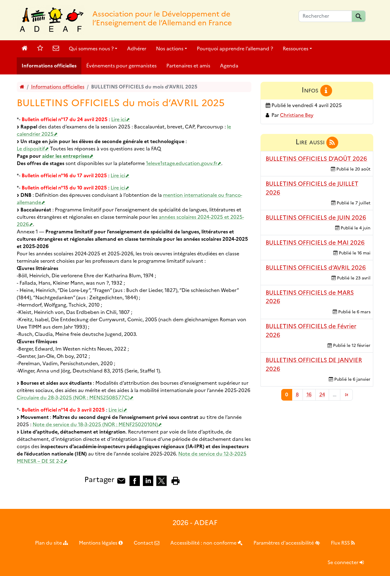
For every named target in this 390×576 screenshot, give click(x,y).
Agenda (229, 66)
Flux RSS (341, 543)
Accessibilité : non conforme (204, 543)
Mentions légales (99, 543)
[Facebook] (135, 480)
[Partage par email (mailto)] (121, 480)
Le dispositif (31, 149)
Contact (144, 543)
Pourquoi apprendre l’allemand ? (235, 49)
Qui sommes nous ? (91, 49)
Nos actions (169, 49)
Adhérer (136, 49)
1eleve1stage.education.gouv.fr (181, 163)
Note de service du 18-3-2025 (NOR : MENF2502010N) (95, 424)
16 (309, 395)
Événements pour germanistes (121, 66)
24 (322, 395)
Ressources (295, 49)
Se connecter (344, 562)
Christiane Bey (297, 115)
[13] (346, 395)
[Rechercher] (359, 16)
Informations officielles (49, 66)
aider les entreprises (65, 156)
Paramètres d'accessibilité (284, 543)
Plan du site (49, 543)
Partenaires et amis (188, 66)
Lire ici (118, 119)
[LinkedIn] (148, 480)
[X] (161, 480)
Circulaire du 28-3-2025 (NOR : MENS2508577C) (73, 398)
